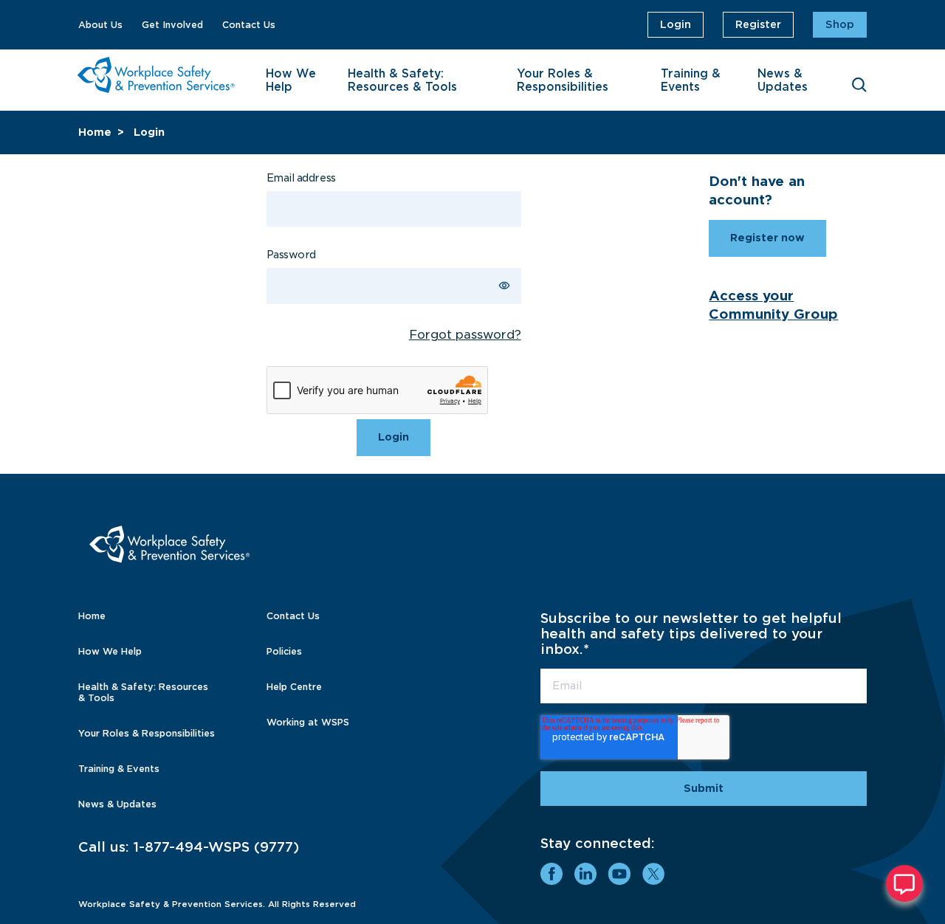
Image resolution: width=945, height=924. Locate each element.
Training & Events (691, 80)
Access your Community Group (773, 305)
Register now (767, 238)
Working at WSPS (308, 722)
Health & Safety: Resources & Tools (402, 80)
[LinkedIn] (585, 874)
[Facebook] (551, 874)
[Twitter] (653, 874)
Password (291, 255)
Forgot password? (465, 335)
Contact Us (248, 25)
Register (758, 24)
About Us (100, 25)
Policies (284, 651)
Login (675, 24)
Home (94, 132)
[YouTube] (619, 874)
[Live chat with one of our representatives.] (904, 883)
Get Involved (172, 25)
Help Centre (294, 686)
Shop (839, 24)
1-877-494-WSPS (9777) (216, 847)
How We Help (291, 80)
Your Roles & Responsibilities (562, 80)
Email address (301, 178)
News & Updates (782, 80)
